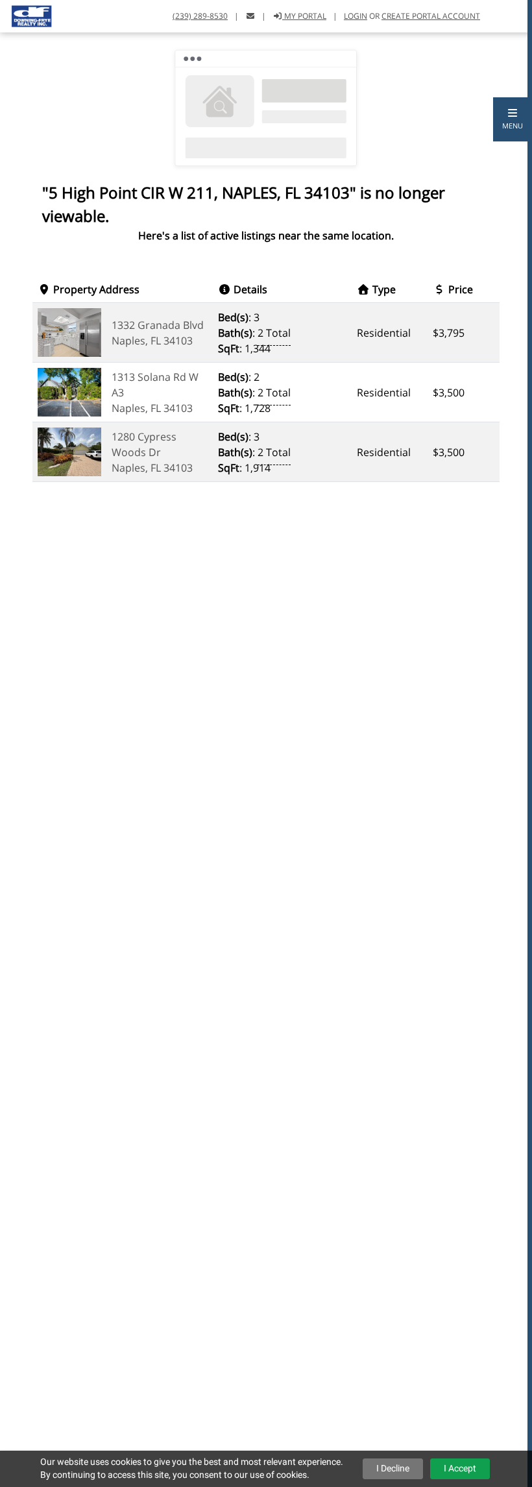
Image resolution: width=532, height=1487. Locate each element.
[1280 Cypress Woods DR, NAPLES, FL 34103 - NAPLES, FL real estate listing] (69, 451)
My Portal (304, 15)
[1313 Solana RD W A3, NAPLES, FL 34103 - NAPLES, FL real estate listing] (69, 391)
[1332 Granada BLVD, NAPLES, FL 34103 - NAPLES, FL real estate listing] (69, 331)
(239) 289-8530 (200, 15)
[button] (512, 119)
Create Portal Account (430, 15)
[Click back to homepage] (27, 14)
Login (355, 15)
